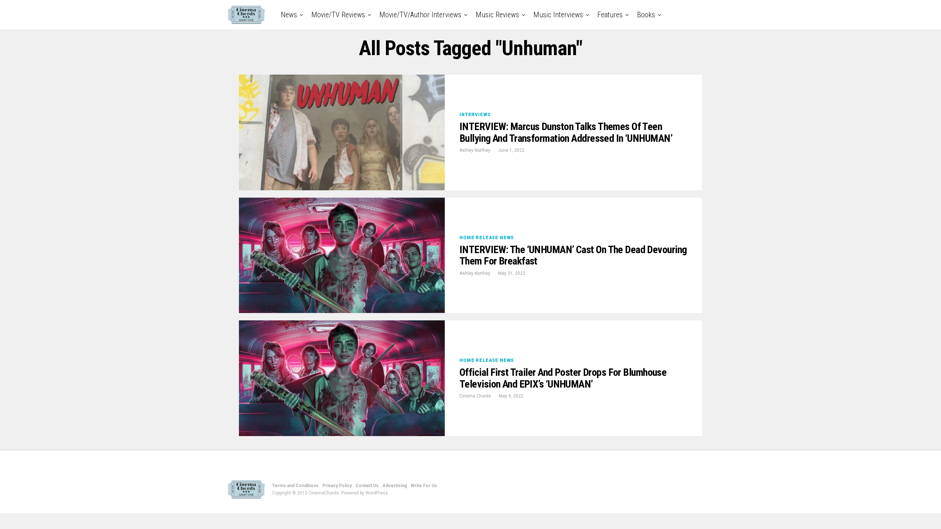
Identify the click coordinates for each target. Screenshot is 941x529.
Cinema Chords (475, 396)
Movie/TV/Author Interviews (420, 14)
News (289, 14)
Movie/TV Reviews (338, 14)
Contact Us (367, 485)
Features (610, 14)
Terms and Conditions (295, 485)
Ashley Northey (474, 150)
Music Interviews (558, 14)
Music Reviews (497, 14)
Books (646, 14)
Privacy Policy (337, 485)
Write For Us (424, 485)
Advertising (394, 485)
